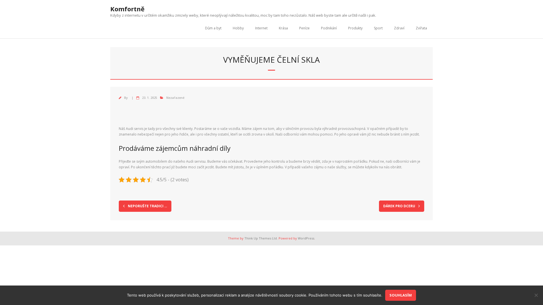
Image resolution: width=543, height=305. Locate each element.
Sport (378, 28)
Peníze (304, 28)
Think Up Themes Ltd (260, 238)
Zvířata (421, 28)
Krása (283, 28)
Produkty (355, 28)
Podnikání (329, 28)
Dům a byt (213, 28)
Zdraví (399, 28)
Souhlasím (400, 295)
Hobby (238, 28)
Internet (261, 28)
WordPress (306, 238)
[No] (536, 295)
